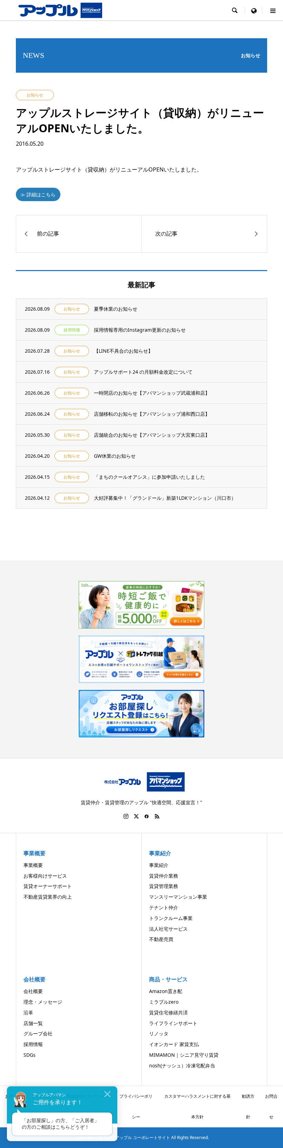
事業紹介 (158, 865)
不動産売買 (161, 939)
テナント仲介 (163, 907)
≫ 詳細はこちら (38, 194)
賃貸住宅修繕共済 (168, 1012)
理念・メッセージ (42, 1002)
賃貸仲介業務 (163, 875)
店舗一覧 (33, 1023)
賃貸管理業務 (163, 886)
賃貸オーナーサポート (47, 886)
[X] (136, 816)
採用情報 (33, 1044)
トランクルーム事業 (171, 918)
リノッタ (158, 1033)
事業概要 (33, 865)
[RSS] (157, 816)
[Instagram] (126, 816)
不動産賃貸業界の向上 (47, 896)
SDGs (29, 1055)
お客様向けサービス (45, 875)
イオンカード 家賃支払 (174, 1044)
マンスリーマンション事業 (178, 896)
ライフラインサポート (173, 1023)
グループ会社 (37, 1033)
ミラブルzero (163, 1002)
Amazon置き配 (165, 991)
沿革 (28, 1012)
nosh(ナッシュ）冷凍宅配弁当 (182, 1065)
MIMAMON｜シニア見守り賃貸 (183, 1055)
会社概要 (33, 991)
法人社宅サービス (168, 928)
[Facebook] (146, 816)
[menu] (253, 10)
